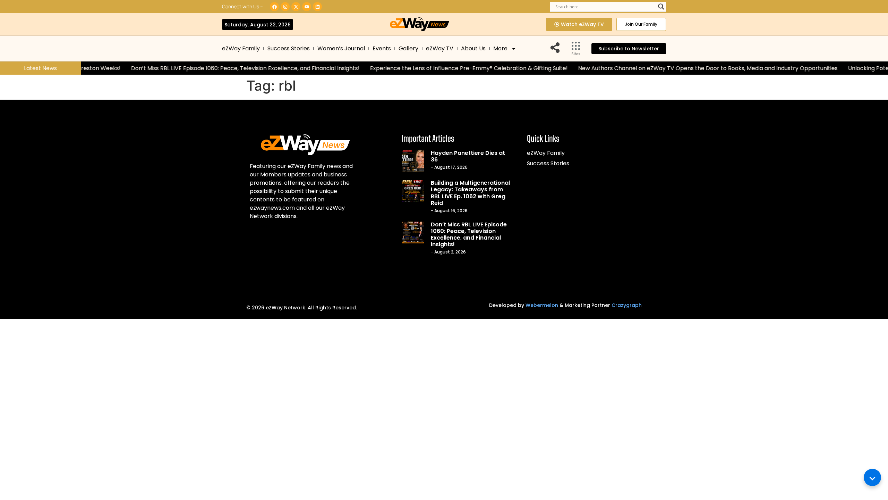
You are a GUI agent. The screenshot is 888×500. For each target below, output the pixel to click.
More (500, 48)
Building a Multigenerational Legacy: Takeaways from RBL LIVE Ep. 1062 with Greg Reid (470, 193)
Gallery (408, 48)
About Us (473, 48)
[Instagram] (285, 6)
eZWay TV (439, 48)
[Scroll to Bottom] (872, 477)
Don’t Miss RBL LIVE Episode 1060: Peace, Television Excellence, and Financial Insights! (230, 68)
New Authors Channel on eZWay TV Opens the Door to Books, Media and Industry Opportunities (693, 68)
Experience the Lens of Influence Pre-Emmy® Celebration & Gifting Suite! (454, 68)
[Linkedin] (317, 6)
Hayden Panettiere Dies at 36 (468, 156)
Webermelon (542, 305)
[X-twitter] (295, 6)
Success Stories (288, 48)
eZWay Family (241, 48)
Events (382, 48)
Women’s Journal (341, 48)
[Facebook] (274, 6)
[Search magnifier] (661, 6)
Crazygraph (627, 305)
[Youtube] (306, 6)
